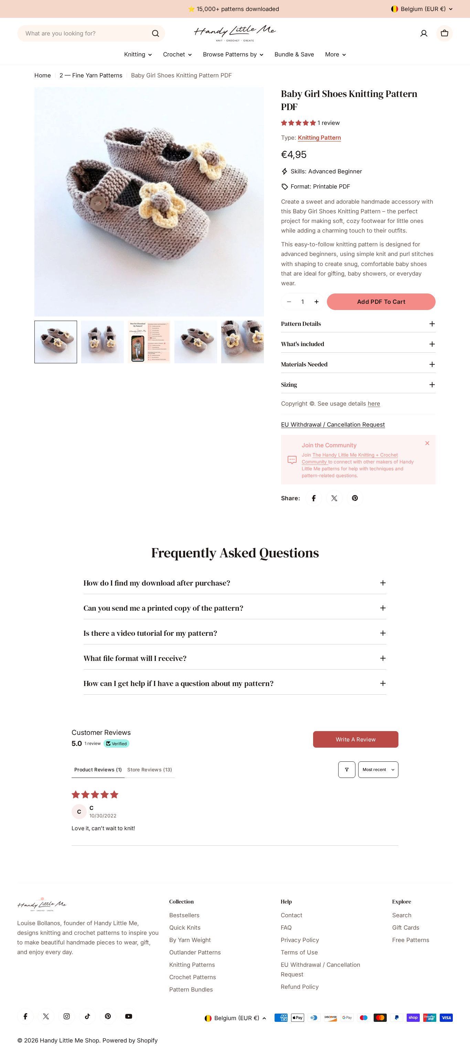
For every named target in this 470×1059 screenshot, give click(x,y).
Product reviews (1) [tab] (98, 769)
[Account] (424, 33)
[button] (299, 122)
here (374, 403)
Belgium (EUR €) (423, 9)
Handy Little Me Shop (69, 1040)
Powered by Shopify (130, 1040)
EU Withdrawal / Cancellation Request (333, 424)
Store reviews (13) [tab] (149, 769)
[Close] (427, 443)
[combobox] (91, 33)
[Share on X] (334, 498)
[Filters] (346, 769)
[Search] (155, 33)
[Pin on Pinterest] (355, 498)
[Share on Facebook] (314, 498)
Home (42, 75)
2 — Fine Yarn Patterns (91, 75)
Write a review (356, 739)
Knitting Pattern (319, 137)
